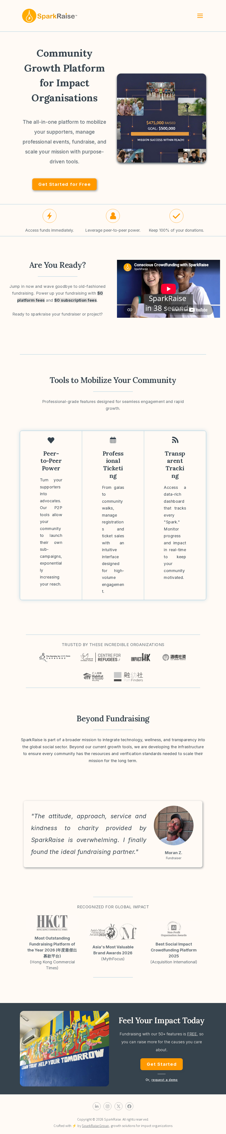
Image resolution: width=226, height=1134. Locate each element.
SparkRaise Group (95, 1126)
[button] (49, 216)
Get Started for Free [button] (64, 184)
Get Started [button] (162, 1064)
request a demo (165, 1080)
